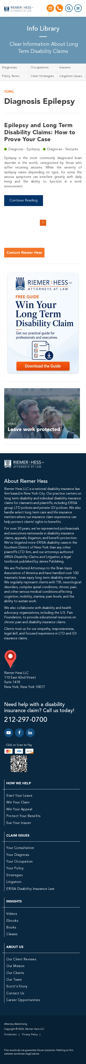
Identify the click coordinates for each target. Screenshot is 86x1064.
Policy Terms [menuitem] (10, 76)
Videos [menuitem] (11, 914)
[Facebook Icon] (19, 732)
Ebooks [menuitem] (12, 921)
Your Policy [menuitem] (15, 868)
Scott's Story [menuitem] (17, 986)
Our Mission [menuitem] (15, 966)
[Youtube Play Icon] (8, 732)
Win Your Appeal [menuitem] (19, 809)
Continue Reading (24, 200)
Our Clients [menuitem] (15, 973)
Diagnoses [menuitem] (9, 67)
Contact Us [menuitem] (15, 993)
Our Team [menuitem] (14, 980)
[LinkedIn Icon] (30, 732)
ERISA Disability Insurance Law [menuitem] (30, 889)
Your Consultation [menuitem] (20, 848)
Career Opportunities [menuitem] (23, 1000)
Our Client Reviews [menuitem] (21, 959)
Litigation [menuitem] (13, 882)
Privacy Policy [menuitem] (30, 1034)
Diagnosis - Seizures (62, 149)
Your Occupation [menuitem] (19, 861)
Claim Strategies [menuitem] (42, 76)
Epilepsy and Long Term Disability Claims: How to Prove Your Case (39, 132)
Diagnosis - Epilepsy (24, 149)
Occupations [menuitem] (40, 67)
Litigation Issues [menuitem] (70, 76)
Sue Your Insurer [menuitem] (18, 823)
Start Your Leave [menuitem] (19, 796)
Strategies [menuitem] (14, 875)
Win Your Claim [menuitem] (17, 802)
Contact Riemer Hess (24, 253)
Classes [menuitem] (12, 934)
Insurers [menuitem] (65, 67)
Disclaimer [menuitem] (10, 1034)
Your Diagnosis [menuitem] (17, 855)
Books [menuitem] (11, 927)
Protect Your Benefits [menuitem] (23, 816)
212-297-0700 (25, 720)
